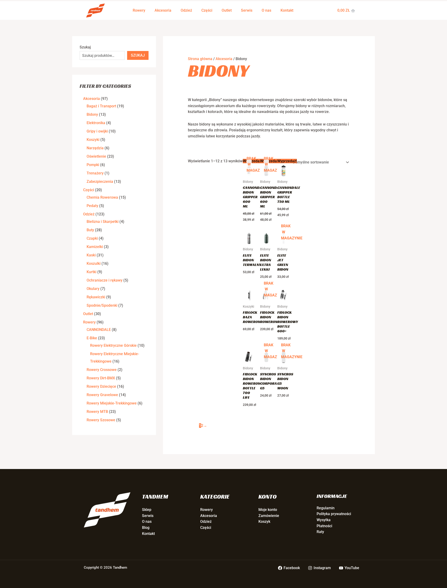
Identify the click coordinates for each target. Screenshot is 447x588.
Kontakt (287, 10)
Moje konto (267, 509)
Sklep (146, 509)
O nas (266, 10)
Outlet (227, 10)
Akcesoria (163, 10)
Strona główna (200, 59)
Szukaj (85, 47)
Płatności (324, 526)
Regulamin (326, 508)
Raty (320, 532)
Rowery (139, 10)
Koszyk (264, 521)
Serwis (246, 10)
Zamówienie (268, 515)
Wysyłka (324, 520)
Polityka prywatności (334, 514)
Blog (145, 527)
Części (206, 10)
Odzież (186, 10)
